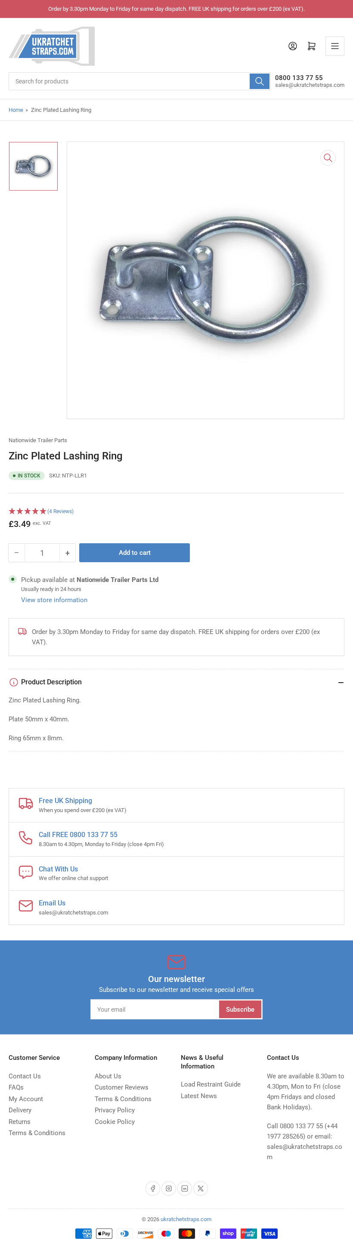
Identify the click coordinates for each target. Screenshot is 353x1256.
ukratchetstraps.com (186, 1219)
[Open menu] (334, 46)
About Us (108, 1076)
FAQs (16, 1087)
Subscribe (240, 1009)
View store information (54, 600)
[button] (176, 511)
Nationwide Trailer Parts (38, 440)
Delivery (20, 1110)
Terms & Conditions (37, 1133)
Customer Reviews (122, 1087)
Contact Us (25, 1076)
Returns (20, 1122)
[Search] (259, 81)
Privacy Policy (115, 1110)
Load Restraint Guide (211, 1084)
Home (16, 110)
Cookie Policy (115, 1122)
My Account (26, 1099)
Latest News (199, 1096)
